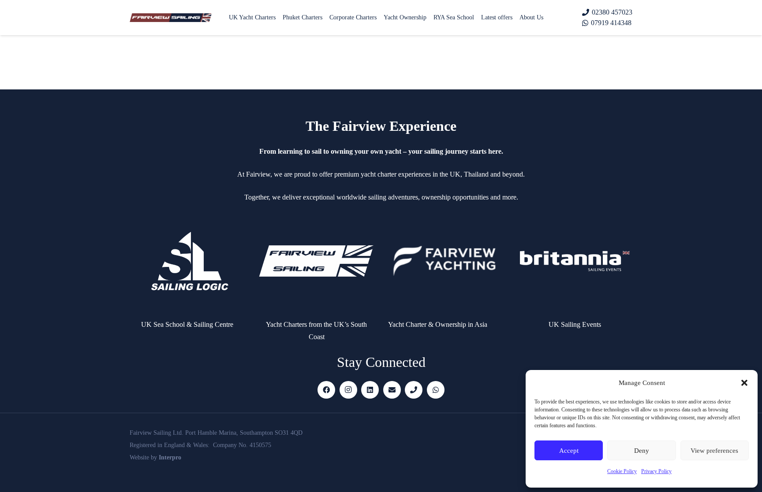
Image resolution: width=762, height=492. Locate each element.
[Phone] (413, 390)
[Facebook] (326, 390)
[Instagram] (348, 390)
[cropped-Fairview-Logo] (171, 17)
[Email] (392, 390)
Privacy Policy (656, 471)
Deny (641, 450)
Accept (569, 450)
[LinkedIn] (370, 390)
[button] (744, 382)
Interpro (170, 457)
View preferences (714, 450)
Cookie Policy (622, 471)
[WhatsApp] (435, 390)
